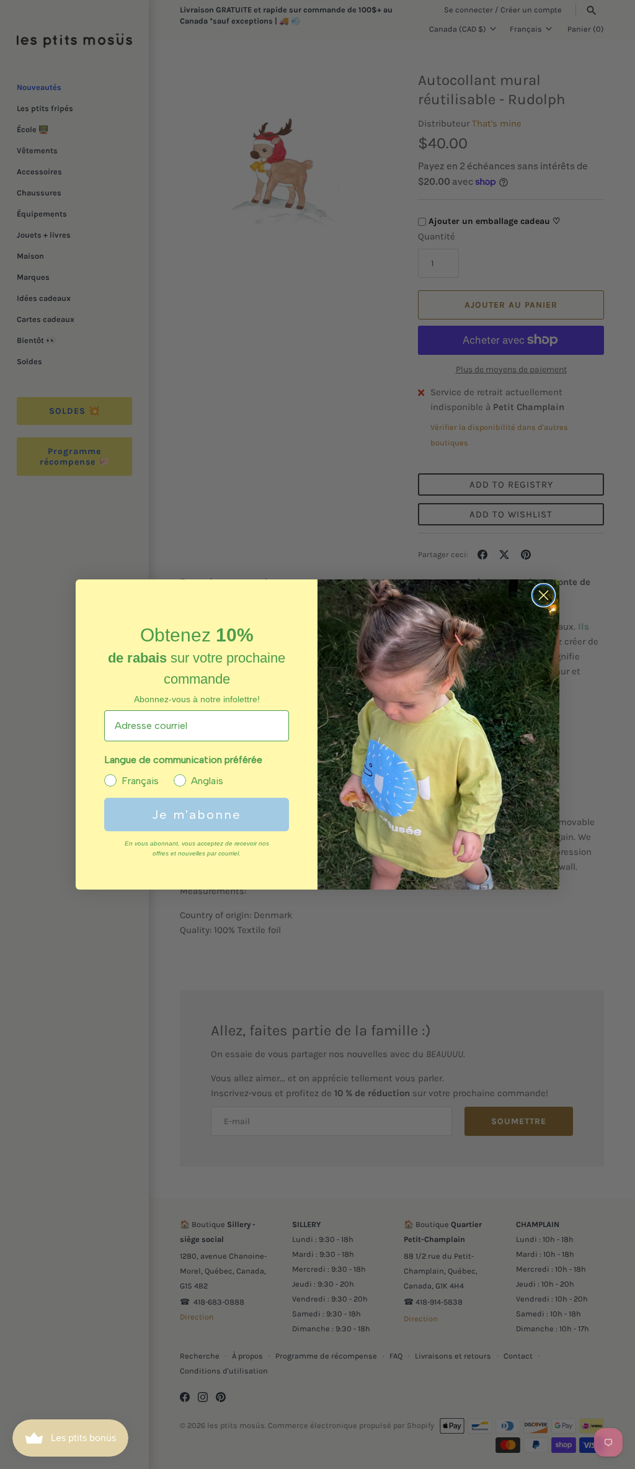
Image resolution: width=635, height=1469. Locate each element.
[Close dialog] (543, 595)
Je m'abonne (196, 814)
